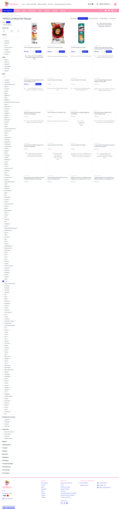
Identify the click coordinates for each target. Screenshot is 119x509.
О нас (23, 4)
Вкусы (24, 10)
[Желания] (109, 10)
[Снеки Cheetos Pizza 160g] (57, 130)
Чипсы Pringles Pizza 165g (78, 47)
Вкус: (4, 22)
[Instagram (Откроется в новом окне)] (88, 4)
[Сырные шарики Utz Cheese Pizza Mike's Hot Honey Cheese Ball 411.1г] (104, 163)
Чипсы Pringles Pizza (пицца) (32, 47)
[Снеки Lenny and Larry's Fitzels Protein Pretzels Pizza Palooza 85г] (104, 33)
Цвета (40, 10)
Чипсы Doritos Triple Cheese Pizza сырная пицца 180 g (33, 145)
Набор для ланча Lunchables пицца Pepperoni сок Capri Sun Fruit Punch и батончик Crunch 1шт (81, 179)
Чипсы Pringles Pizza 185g (78, 145)
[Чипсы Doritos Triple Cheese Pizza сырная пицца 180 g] (34, 130)
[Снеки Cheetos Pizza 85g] (57, 65)
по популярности (83, 18)
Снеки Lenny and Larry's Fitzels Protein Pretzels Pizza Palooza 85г (103, 48)
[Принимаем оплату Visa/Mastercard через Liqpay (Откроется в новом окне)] (6, 495)
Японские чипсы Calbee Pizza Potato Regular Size (102, 113)
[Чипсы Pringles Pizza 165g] (81, 33)
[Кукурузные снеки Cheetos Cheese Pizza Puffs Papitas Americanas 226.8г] (34, 163)
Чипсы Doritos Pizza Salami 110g (56, 112)
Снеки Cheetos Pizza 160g (54, 145)
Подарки (55, 10)
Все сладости (8, 10)
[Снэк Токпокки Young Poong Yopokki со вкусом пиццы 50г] (104, 130)
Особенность (6, 444)
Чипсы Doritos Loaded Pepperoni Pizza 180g (80, 113)
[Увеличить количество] (34, 52)
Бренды (47, 10)
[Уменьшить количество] (30, 52)
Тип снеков (6, 470)
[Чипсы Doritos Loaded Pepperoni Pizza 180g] (81, 98)
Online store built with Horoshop (9, 505)
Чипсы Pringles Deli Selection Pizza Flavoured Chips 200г (57, 178)
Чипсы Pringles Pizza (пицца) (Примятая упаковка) (32, 113)
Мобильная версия (8, 498)
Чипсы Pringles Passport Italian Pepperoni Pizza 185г (103, 80)
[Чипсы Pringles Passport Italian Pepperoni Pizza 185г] (104, 65)
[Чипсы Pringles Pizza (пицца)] (34, 33)
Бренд (4, 34)
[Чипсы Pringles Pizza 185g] (81, 130)
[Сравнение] (105, 10)
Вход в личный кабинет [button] (66, 483)
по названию (112, 18)
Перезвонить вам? (84, 485)
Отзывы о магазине (66, 497)
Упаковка (5, 460)
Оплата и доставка (31, 4)
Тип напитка (6, 467)
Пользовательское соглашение (62, 4)
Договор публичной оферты (68, 495)
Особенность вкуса (8, 417)
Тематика (5, 429)
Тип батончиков (7, 463)
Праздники (32, 10)
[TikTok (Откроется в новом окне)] (90, 4)
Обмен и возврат (42, 4)
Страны (17, 10)
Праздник (5, 457)
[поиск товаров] (70, 10)
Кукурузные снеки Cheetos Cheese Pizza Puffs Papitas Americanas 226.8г (34, 179)
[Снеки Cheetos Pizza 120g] (81, 65)
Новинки (63, 10)
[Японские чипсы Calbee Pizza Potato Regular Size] (104, 98)
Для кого (5, 454)
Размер (4, 451)
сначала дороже (103, 18)
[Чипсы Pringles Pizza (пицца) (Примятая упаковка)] (34, 98)
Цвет (4, 57)
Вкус (3, 74)
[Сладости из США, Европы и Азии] (7, 484)
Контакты (50, 4)
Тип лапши (5, 473)
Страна (4, 448)
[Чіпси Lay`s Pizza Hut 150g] (57, 33)
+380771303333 (104, 4)
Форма (4, 441)
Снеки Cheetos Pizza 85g (54, 80)
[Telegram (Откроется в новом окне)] (92, 4)
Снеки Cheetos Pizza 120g (78, 80)
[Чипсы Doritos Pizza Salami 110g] (57, 98)
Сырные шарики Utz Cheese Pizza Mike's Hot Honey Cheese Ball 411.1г (104, 178)
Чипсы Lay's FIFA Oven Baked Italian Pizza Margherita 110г (34, 80)
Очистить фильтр (7, 24)
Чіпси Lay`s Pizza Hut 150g (54, 47)
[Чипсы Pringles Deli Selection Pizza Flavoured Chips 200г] (57, 163)
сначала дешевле (93, 18)
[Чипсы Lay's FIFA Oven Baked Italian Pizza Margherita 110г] (34, 65)
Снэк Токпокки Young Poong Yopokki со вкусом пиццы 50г (104, 145)
